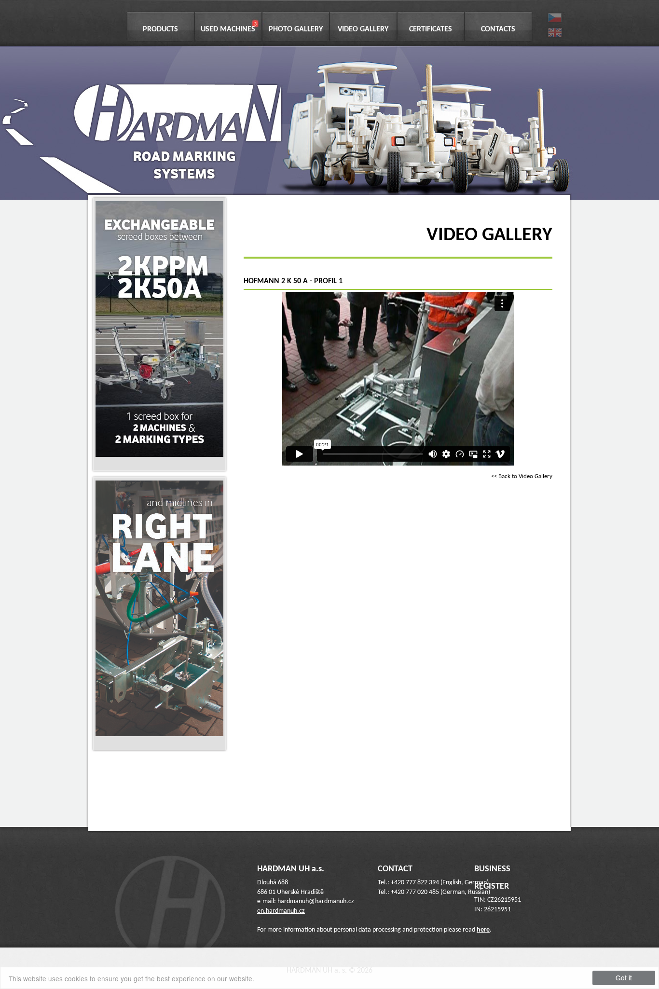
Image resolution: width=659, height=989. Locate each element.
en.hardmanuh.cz (281, 911)
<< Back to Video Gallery (521, 476)
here (483, 930)
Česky (555, 17)
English (555, 32)
